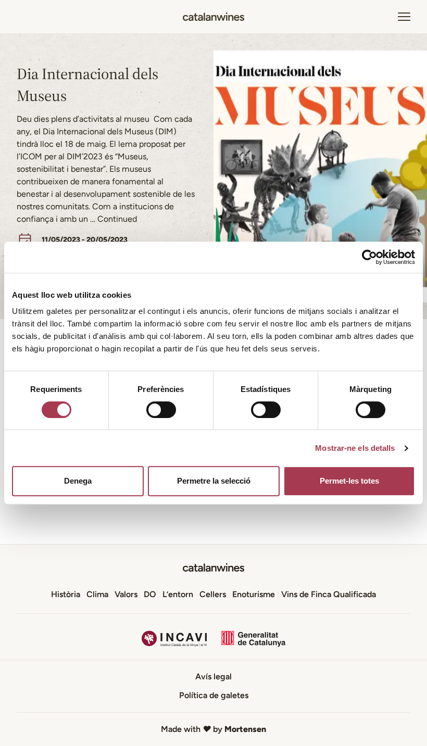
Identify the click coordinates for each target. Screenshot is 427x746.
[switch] (161, 409)
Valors (126, 594)
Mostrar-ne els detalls (355, 448)
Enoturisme (253, 594)
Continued (117, 219)
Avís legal (213, 676)
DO (150, 594)
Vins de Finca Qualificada (328, 594)
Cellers (212, 594)
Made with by (213, 729)
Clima (97, 594)
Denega (78, 480)
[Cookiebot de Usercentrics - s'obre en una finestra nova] (369, 257)
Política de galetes (213, 695)
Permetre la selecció (213, 480)
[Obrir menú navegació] (404, 16)
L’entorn (177, 594)
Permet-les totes (349, 480)
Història (65, 594)
